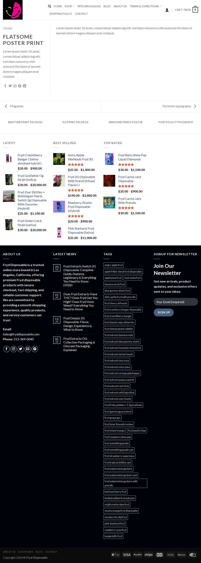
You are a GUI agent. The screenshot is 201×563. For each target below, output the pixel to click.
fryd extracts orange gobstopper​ (122, 373)
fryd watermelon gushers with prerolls (121, 483)
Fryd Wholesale (89, 6)
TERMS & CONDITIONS (144, 6)
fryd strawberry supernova (119, 456)
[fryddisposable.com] (22, 10)
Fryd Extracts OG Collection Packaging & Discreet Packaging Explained (79, 344)
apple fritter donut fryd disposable (123, 271)
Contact (81, 13)
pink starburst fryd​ (115, 523)
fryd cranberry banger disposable (123, 309)
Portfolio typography (177, 106)
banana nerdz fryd (115, 284)
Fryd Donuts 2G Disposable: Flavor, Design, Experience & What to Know (77, 323)
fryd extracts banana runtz (119, 335)
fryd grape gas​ (113, 417)
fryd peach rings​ (137, 430)
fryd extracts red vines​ (117, 386)
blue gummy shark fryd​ (117, 290)
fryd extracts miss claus (117, 367)
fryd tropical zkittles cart (118, 462)
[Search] (49, 6)
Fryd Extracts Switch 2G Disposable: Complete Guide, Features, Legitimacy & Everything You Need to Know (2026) (79, 275)
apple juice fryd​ (113, 277)
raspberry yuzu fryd (115, 529)
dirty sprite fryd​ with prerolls (120, 297)
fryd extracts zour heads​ (118, 398)
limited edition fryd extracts (120, 498)
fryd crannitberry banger (118, 316)
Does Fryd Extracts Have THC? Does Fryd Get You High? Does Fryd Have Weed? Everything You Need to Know (80, 301)
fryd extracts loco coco (117, 360)
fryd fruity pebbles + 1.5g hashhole (123, 405)
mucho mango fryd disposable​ (121, 510)
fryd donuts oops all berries (119, 322)
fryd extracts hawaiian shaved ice (123, 347)
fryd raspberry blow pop (118, 437)
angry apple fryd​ (114, 265)
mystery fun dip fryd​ (116, 517)
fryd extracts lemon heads (119, 354)
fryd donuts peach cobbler (119, 328)
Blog (107, 6)
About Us (120, 6)
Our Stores (25, 551)
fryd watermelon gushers (118, 468)
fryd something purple (117, 443)
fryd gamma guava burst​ (118, 411)
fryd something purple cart (119, 449)
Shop (68, 6)
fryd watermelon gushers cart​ (121, 475)
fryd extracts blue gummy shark (122, 341)
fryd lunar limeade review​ (119, 424)
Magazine (16, 106)
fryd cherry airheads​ (116, 303)
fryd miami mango (115, 430)
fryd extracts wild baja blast (119, 392)
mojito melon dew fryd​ (117, 504)
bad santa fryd (133, 277)
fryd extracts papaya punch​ (119, 379)
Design (7, 28)
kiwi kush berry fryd (115, 491)
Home (58, 6)
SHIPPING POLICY (60, 13)
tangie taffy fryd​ (113, 536)
